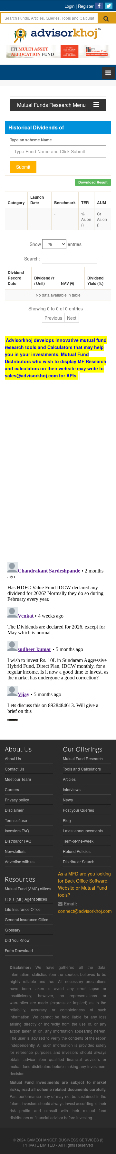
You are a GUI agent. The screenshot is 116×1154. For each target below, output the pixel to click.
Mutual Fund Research (83, 758)
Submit (23, 167)
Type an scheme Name (31, 140)
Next (71, 318)
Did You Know (17, 940)
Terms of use (16, 820)
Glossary (12, 929)
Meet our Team (18, 779)
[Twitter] (108, 6)
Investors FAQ (17, 830)
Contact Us (14, 768)
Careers (12, 789)
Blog (67, 820)
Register (85, 6)
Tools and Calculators (82, 768)
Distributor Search (78, 861)
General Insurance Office (26, 919)
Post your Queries (78, 810)
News (68, 799)
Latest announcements (83, 830)
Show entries (56, 244)
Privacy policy (17, 799)
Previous (53, 318)
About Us (13, 758)
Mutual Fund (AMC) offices (28, 888)
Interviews (72, 789)
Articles (69, 779)
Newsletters (15, 851)
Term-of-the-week (78, 841)
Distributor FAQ (18, 841)
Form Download (19, 950)
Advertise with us (19, 861)
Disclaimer (14, 810)
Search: (32, 258)
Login (69, 6)
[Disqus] (58, 473)
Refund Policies (77, 851)
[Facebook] (99, 6)
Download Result (93, 182)
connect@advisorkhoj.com (85, 911)
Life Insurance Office (23, 909)
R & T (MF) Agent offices (26, 899)
